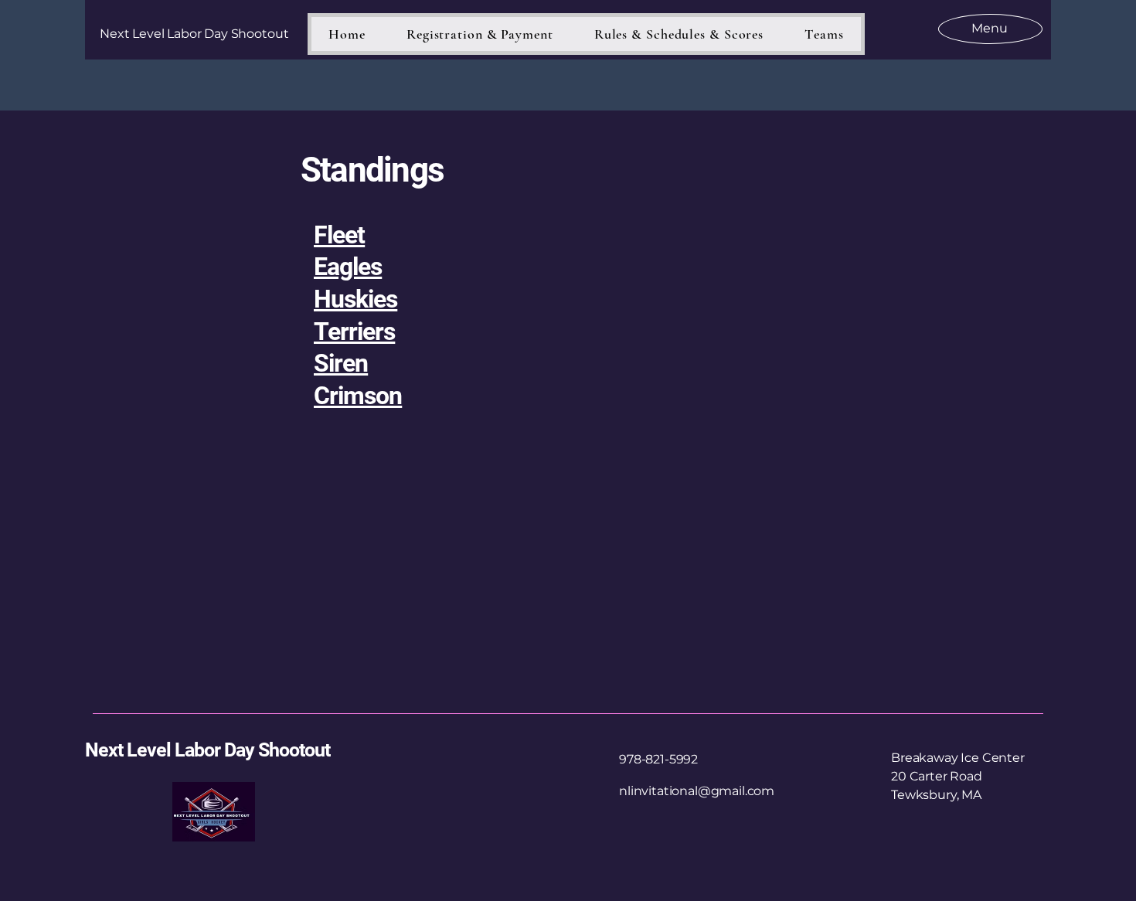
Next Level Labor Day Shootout (207, 750)
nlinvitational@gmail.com (696, 791)
